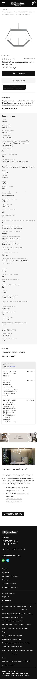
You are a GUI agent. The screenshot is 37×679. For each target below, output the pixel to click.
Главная (4, 9)
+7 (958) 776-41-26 (14, 501)
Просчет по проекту (9, 587)
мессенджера (23, 493)
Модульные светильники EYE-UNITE (15, 661)
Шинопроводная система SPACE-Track (16, 606)
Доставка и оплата (9, 584)
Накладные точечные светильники (15, 628)
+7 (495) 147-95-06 (14, 499)
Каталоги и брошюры (10, 576)
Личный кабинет (8, 593)
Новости (5, 573)
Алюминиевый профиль (11, 654)
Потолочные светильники (12, 635)
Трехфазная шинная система (13, 621)
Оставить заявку (13, 513)
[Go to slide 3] (4, 55)
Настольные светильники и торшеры (16, 643)
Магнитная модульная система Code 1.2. (17, 613)
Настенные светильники (11, 639)
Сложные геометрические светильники (17, 14)
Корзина (5, 597)
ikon (3, 657)
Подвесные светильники (11, 632)
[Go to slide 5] (7, 55)
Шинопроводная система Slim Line (15, 610)
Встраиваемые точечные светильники (16, 624)
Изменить (13, 366)
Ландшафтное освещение (12, 646)
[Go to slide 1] (1, 55)
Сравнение (6, 600)
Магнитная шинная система (12, 617)
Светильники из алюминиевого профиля (17, 12)
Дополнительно (8, 665)
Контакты (5, 580)
